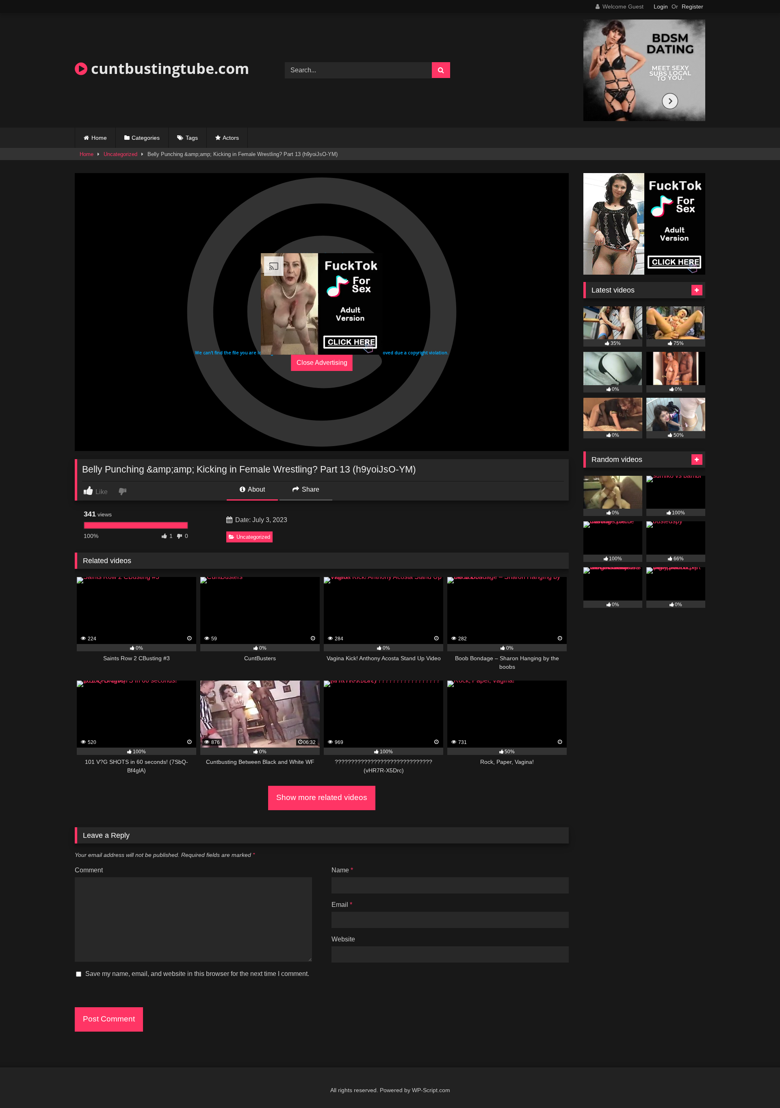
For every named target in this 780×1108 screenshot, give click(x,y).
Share (309, 489)
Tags (192, 137)
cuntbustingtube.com (168, 68)
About (256, 489)
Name (342, 870)
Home (99, 137)
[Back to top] (755, 1084)
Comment (89, 870)
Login (661, 6)
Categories (146, 137)
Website (343, 939)
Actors (231, 137)
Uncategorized (120, 154)
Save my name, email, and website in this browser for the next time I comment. (197, 973)
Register (692, 6)
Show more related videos (321, 797)
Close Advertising (322, 362)
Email (342, 904)
